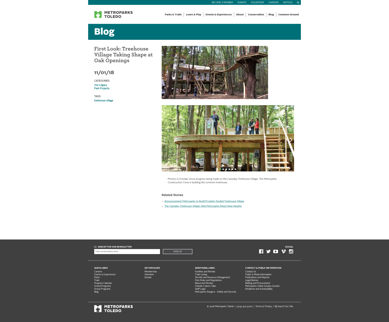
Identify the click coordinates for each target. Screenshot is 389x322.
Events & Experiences (219, 15)
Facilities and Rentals (205, 272)
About (240, 15)
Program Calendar (103, 283)
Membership (151, 272)
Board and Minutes (204, 283)
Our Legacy (100, 85)
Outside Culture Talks (205, 286)
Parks (97, 278)
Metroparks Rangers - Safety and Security (215, 292)
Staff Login (200, 289)
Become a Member (222, 3)
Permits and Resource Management (212, 278)
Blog (271, 15)
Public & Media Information (258, 275)
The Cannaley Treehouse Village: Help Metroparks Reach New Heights (203, 206)
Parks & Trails (173, 15)
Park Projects (101, 88)
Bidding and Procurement (257, 283)
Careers (274, 3)
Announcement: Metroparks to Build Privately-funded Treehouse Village (204, 201)
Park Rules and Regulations (208, 280)
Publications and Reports (257, 278)
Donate (242, 3)
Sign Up (177, 252)
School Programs (102, 286)
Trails (96, 280)
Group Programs (102, 289)
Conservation (256, 15)
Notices (288, 3)
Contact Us (250, 272)
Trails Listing (201, 275)
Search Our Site (285, 307)
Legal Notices (251, 280)
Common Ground (288, 15)
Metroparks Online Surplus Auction (262, 286)
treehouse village (103, 101)
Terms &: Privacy (263, 307)
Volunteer (257, 3)
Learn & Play (193, 15)
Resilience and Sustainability (258, 289)
